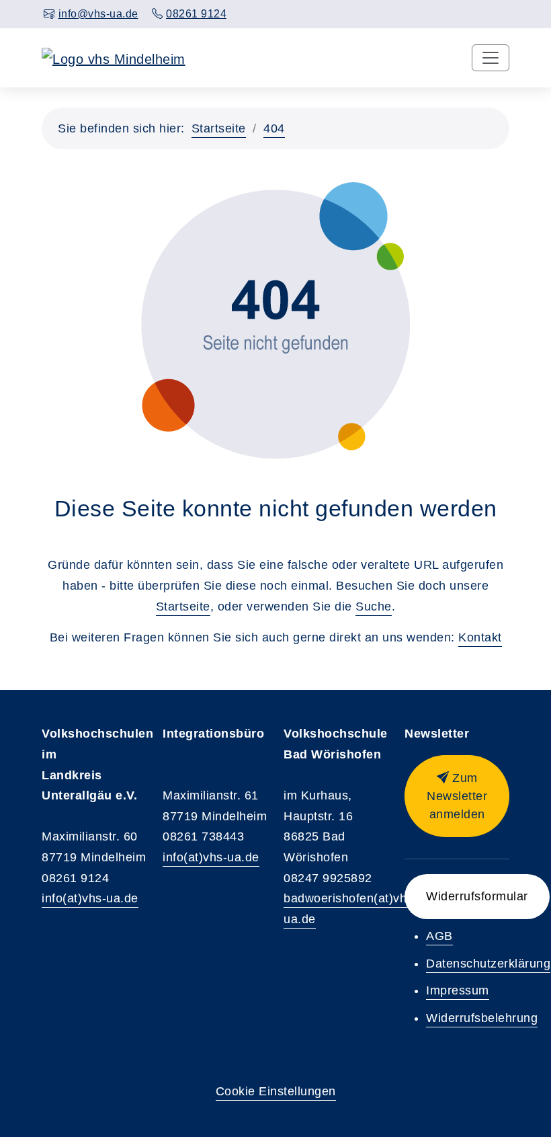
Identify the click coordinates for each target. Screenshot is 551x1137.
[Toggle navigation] (490, 57)
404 (274, 128)
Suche (373, 606)
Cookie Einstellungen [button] (276, 1091)
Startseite (219, 128)
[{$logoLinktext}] (113, 57)
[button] (457, 796)
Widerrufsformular (477, 896)
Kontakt (480, 637)
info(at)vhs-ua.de (90, 898)
